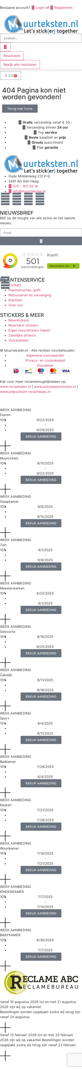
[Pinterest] (28, 199)
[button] (41, 70)
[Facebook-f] (5, 199)
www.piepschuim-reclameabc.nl (25, 391)
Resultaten (12, 56)
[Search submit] (5, 47)
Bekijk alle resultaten (20, 64)
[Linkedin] (40, 199)
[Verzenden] (41, 241)
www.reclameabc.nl (15, 386)
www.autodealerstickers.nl (55, 386)
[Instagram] (17, 199)
